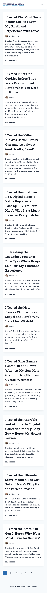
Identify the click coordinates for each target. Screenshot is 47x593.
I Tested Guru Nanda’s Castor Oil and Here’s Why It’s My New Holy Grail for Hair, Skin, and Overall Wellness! (23, 370)
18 (25, 573)
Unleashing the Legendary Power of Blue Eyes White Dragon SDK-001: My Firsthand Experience (23, 261)
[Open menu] (42, 4)
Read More (11, 61)
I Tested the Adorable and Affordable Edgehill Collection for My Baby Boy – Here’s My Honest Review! (23, 429)
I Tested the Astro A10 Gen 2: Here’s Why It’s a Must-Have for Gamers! (22, 533)
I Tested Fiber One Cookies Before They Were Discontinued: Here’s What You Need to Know (21, 83)
